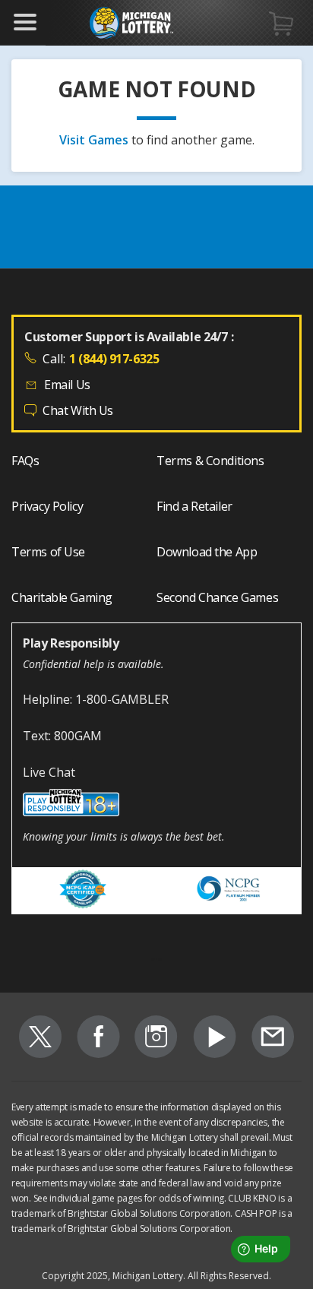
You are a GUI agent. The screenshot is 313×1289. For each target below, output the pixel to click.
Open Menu (25, 22)
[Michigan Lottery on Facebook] (98, 1039)
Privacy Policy (47, 506)
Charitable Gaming (61, 597)
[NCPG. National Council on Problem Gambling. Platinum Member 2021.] (229, 891)
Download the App (206, 551)
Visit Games (95, 139)
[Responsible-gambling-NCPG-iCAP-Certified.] (84, 891)
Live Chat (49, 772)
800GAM (78, 735)
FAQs (25, 460)
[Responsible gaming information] (156, 805)
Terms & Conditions (210, 460)
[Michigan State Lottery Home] (131, 23)
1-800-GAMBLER (122, 699)
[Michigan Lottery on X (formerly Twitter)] (40, 1039)
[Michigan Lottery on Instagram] (156, 1039)
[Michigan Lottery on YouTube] (214, 1039)
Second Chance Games (217, 597)
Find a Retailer (194, 506)
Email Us (67, 384)
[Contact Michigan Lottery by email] (272, 1039)
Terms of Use (48, 551)
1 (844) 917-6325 (114, 358)
